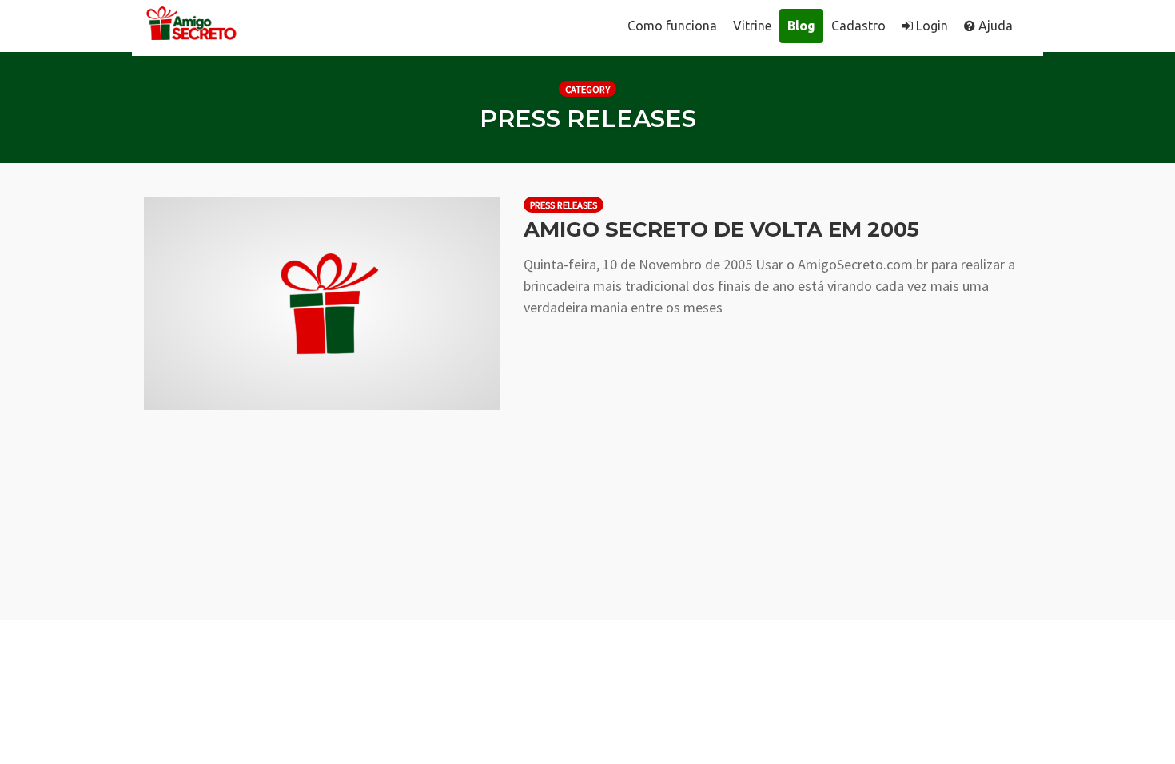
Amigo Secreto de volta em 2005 (721, 229)
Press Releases (563, 205)
